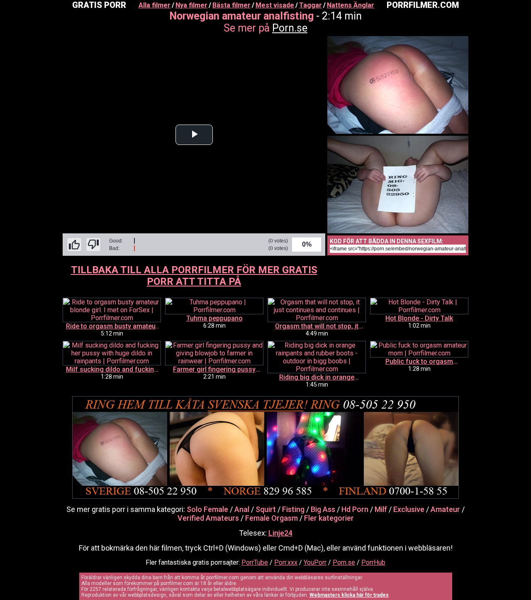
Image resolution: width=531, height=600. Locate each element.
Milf (381, 509)
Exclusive (408, 509)
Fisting (293, 509)
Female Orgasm (271, 518)
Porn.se (289, 28)
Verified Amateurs (208, 518)
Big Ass (323, 509)
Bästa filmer (231, 5)
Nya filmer (191, 5)
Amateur (445, 509)
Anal (241, 509)
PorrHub (373, 562)
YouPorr (315, 562)
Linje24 (280, 533)
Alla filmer (155, 5)
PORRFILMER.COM (423, 5)
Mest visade (275, 5)
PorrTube (254, 562)
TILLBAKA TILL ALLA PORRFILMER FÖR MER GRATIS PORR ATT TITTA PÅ (194, 275)
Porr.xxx (285, 562)
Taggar (310, 5)
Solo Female (207, 509)
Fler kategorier (329, 518)
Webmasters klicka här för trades (349, 595)
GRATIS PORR (99, 5)
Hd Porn (354, 509)
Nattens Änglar (350, 5)
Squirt (266, 509)
